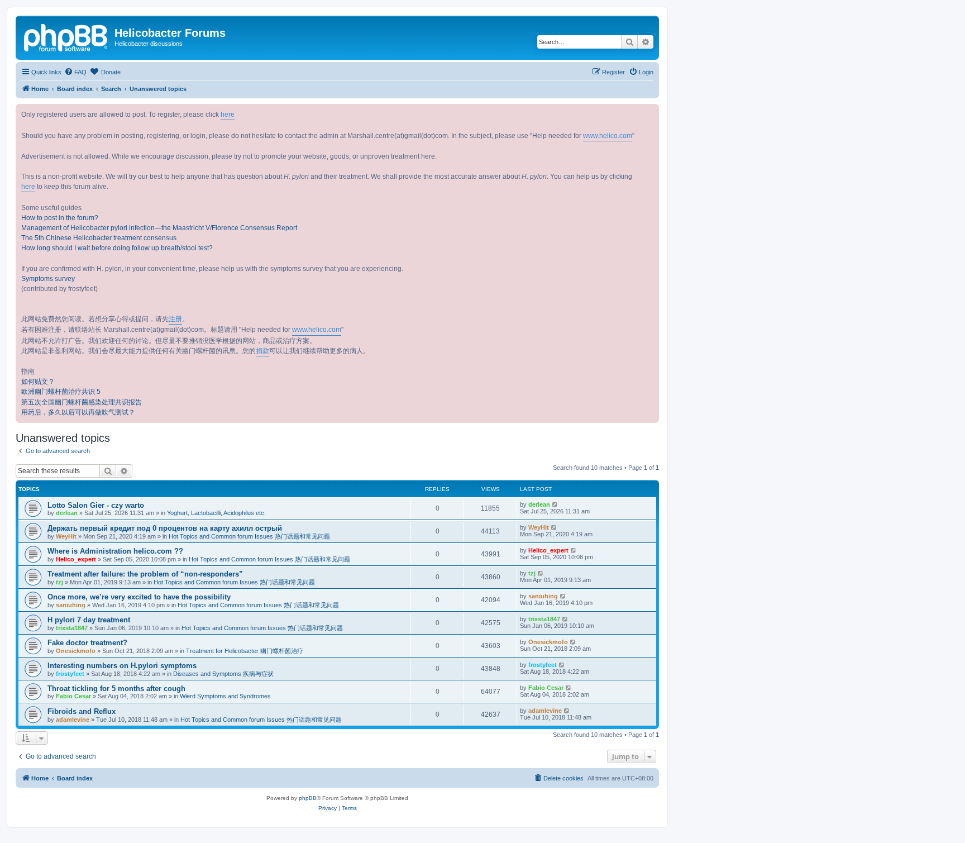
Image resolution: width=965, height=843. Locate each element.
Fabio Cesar (73, 696)
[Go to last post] (555, 504)
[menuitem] (75, 72)
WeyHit (66, 536)
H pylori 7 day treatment (88, 620)
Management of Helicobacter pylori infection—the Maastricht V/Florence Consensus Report (159, 228)
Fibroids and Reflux (81, 711)
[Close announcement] (650, 112)
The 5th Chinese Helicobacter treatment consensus (98, 238)
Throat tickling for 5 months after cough (116, 688)
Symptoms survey (48, 279)
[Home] (66, 36)
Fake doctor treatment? (87, 643)
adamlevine (72, 719)
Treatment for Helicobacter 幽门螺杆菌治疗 (244, 650)
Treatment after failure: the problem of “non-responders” (145, 574)
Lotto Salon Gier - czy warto (95, 505)
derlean (67, 512)
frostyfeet (70, 673)
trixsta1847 (72, 628)
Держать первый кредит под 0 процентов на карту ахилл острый (164, 528)
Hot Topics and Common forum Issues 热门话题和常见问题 (249, 536)
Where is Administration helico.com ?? (115, 551)
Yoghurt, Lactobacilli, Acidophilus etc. (216, 512)
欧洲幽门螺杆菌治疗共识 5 (61, 392)
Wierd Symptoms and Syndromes (225, 696)
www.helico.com (607, 136)
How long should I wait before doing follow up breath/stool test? (117, 248)
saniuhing (70, 605)
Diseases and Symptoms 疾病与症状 (223, 673)
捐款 (262, 351)
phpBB (308, 798)
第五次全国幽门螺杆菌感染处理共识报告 (81, 402)
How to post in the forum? (59, 218)
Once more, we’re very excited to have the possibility (139, 597)
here (228, 114)
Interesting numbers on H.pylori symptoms (122, 665)
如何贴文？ (38, 381)
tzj (59, 582)
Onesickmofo (75, 650)
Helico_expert (76, 559)
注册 (175, 319)
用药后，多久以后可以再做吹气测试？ (78, 412)
